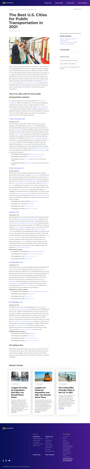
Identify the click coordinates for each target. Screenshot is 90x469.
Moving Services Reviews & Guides (68, 42)
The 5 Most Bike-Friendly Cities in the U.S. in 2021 (66, 390)
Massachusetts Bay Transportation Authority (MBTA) (23, 223)
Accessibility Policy (67, 456)
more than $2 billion (20, 227)
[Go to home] (10, 3)
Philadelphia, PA (17, 302)
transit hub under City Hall (26, 329)
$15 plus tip (27, 159)
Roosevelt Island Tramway (38, 150)
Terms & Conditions (67, 452)
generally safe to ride (15, 283)
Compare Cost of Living (38, 443)
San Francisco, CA (17, 168)
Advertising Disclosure (68, 458)
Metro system (13, 269)
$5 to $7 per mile (29, 298)
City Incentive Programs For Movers (69, 60)
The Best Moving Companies (67, 44)
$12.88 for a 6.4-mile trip (31, 208)
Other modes (18, 134)
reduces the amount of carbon (29, 83)
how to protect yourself (22, 247)
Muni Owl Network (22, 189)
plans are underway (42, 195)
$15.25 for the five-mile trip (32, 340)
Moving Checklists (36, 440)
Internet (47, 438)
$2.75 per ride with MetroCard (36, 154)
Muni (47, 177)
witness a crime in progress (23, 193)
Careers (64, 440)
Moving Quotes (64, 40)
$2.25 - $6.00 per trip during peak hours (39, 291)
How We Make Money (67, 460)
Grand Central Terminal (42, 148)
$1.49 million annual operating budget (22, 321)
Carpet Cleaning (48, 445)
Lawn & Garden (48, 447)
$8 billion (21, 241)
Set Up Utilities (36, 442)
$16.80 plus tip (28, 163)
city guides (11, 9)
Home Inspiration (82, 3)
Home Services (70, 3)
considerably (24, 144)
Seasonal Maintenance (50, 451)
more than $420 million (20, 325)
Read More (14, 412)
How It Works (66, 436)
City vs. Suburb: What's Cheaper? (68, 63)
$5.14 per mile (27, 296)
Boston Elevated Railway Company (28, 219)
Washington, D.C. (17, 262)
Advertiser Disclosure (77, 8)
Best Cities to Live (36, 445)
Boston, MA (15, 212)
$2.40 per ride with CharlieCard (37, 251)
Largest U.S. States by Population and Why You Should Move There (43, 392)
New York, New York (17, 119)
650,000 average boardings (30, 181)
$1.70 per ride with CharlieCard (34, 253)
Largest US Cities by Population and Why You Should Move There (19, 392)
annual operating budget (20, 183)
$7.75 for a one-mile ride (30, 256)
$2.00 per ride (30, 293)
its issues (32, 126)
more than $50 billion (36, 138)
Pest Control (48, 449)
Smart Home (48, 442)
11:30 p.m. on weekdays (27, 285)
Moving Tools (48, 3)
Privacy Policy (66, 442)
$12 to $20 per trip (28, 206)
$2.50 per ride (33, 201)
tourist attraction (35, 175)
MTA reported (18, 130)
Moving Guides (59, 3)
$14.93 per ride (29, 258)
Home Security (48, 440)
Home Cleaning (48, 443)
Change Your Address (37, 438)
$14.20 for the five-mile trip (31, 338)
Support (64, 438)
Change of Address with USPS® (67, 39)
